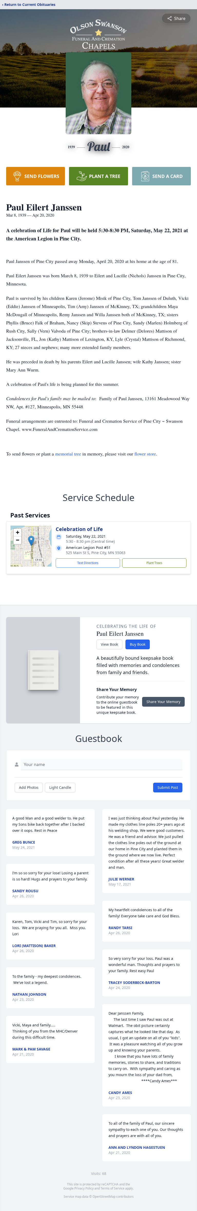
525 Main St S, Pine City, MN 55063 (95, 552)
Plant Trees (154, 563)
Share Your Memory (163, 701)
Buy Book (137, 644)
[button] (31, 541)
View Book (109, 644)
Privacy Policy (84, 1188)
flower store (145, 454)
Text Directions (87, 563)
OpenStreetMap (104, 1196)
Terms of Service (112, 1188)
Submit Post (167, 787)
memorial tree (68, 454)
